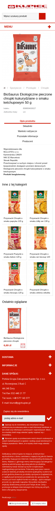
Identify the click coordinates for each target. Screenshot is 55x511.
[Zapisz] (49, 418)
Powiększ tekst (40, 503)
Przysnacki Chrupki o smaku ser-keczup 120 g (40, 257)
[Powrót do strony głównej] (5, 88)
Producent (27, 141)
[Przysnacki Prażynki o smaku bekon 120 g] (14, 238)
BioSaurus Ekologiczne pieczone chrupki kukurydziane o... (14, 341)
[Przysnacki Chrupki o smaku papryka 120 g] (14, 202)
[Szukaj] (42, 16)
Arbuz (13, 497)
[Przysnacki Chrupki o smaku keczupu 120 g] (14, 274)
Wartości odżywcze (27, 131)
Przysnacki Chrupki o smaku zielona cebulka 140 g (40, 293)
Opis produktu (27, 121)
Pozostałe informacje (27, 136)
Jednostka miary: (11, 112)
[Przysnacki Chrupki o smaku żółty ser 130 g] (40, 202)
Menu (8, 26)
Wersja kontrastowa (19, 503)
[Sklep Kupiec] (27, 6)
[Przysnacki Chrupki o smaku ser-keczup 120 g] (40, 238)
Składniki (27, 126)
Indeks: (7, 108)
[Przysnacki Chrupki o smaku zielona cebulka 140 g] (40, 274)
